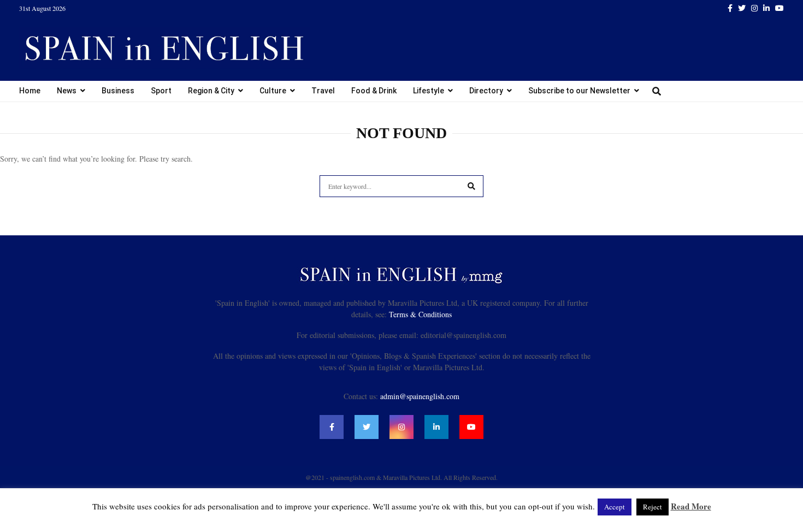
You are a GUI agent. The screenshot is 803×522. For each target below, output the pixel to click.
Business (118, 90)
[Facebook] (332, 427)
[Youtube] (471, 427)
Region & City (211, 90)
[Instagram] (401, 427)
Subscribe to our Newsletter (579, 90)
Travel (323, 90)
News (66, 90)
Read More (691, 506)
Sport (161, 90)
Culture (272, 90)
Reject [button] (652, 507)
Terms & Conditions (420, 314)
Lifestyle (428, 90)
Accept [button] (614, 507)
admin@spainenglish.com (419, 396)
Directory (486, 90)
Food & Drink (374, 90)
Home (29, 90)
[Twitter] (367, 427)
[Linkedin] (436, 427)
